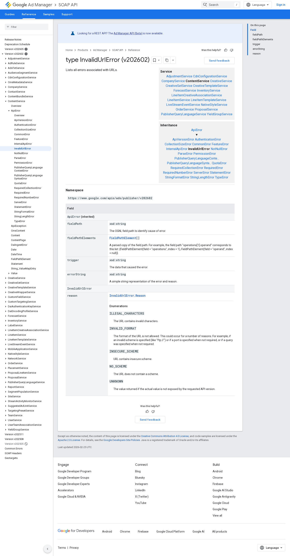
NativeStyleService (214, 105)
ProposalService (206, 109)
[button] (25, 54)
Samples (48, 14)
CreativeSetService (179, 86)
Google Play (220, 509)
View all (217, 515)
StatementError (220, 172)
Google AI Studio (223, 490)
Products (83, 50)
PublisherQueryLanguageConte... (196, 158)
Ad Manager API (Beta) (128, 33)
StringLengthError (202, 177)
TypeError (221, 177)
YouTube (140, 502)
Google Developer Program (74, 471)
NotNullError (219, 149)
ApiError (196, 130)
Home (69, 50)
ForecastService (184, 90)
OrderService (185, 109)
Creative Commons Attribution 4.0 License (165, 436)
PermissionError (204, 154)
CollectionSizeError (178, 144)
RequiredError (213, 168)
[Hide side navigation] (47, 549)
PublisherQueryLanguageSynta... (189, 163)
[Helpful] (226, 50)
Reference (29, 14)
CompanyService (173, 81)
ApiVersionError (183, 139)
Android (218, 471)
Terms (62, 547)
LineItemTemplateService (208, 100)
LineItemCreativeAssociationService (196, 95)
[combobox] (220, 4)
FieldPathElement (122, 238)
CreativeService (221, 81)
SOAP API (68, 5)
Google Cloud (221, 502)
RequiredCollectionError (186, 168)
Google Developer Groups (73, 477)
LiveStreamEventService (183, 105)
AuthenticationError (208, 139)
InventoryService (208, 90)
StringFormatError (177, 177)
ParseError (185, 154)
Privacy (74, 547)
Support (67, 14)
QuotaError (219, 163)
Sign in (280, 4)
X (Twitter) (142, 496)
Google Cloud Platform (170, 531)
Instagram (141, 484)
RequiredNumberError (178, 172)
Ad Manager (40, 5)
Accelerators (66, 490)
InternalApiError (176, 149)
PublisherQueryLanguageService (183, 114)
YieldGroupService (219, 114)
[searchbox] (26, 27)
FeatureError (220, 144)
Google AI (198, 531)
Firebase (218, 484)
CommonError (201, 144)
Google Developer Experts (74, 484)
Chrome (218, 477)
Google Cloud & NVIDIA (72, 496)
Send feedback (219, 60)
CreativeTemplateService (210, 86)
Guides (10, 14)
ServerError (201, 172)
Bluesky (140, 477)
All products (219, 531)
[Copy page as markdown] (166, 60)
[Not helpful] (232, 50)
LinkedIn (140, 490)
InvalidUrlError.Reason (127, 295)
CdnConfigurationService (210, 76)
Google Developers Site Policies (121, 440)
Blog (138, 471)
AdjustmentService (179, 76)
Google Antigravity (224, 496)
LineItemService (178, 100)
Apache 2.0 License (69, 440)
